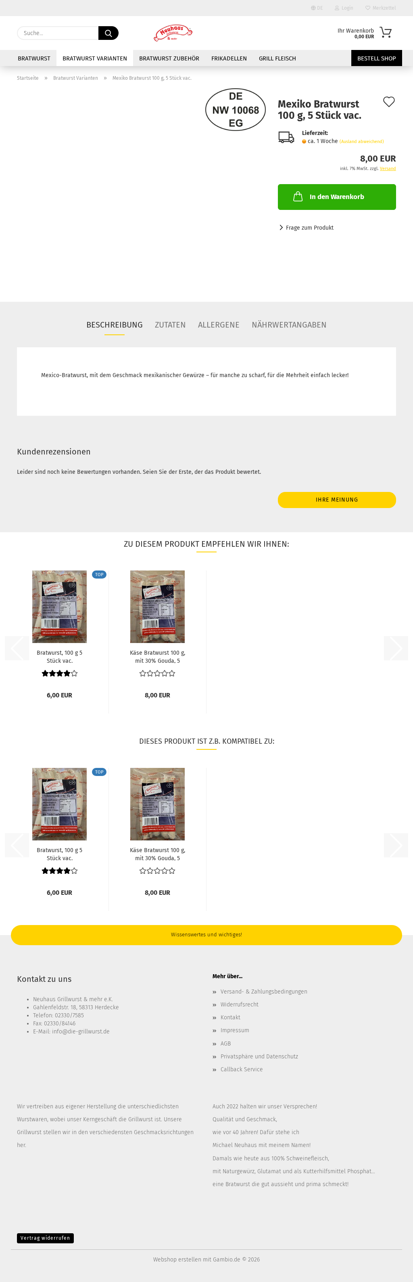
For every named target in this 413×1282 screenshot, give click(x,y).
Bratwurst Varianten (95, 58)
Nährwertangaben (289, 325)
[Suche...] (108, 33)
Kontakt (230, 1017)
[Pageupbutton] (391, 1270)
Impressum (235, 1030)
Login (346, 8)
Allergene (219, 325)
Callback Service (242, 1069)
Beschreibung (114, 325)
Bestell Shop (376, 58)
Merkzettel (383, 8)
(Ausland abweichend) (362, 141)
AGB (226, 1043)
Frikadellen (229, 58)
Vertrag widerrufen (45, 1238)
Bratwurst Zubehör (169, 58)
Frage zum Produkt (310, 227)
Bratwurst (34, 58)
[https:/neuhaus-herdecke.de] (172, 33)
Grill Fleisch (277, 58)
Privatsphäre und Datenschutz (259, 1056)
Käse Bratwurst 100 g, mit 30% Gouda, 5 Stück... (157, 656)
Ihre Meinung (337, 499)
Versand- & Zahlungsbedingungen (264, 991)
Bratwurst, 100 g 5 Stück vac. (59, 656)
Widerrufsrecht (240, 1004)
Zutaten (170, 325)
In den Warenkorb (337, 197)
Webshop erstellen (177, 1259)
